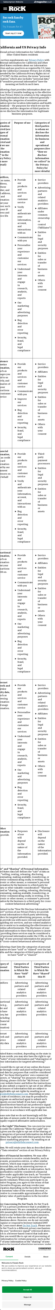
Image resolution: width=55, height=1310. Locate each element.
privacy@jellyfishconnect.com (22, 1142)
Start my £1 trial (13, 33)
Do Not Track (30, 1225)
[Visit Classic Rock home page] (18, 9)
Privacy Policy (36, 60)
